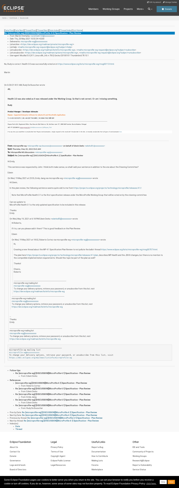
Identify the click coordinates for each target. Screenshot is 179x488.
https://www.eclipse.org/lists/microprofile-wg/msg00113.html (86, 64)
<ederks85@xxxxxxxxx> (95, 146)
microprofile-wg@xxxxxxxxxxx (34, 41)
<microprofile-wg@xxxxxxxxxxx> (49, 152)
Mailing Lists (97, 460)
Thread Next (42, 30)
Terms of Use (57, 452)
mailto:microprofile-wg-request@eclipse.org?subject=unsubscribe (110, 53)
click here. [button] (151, 483)
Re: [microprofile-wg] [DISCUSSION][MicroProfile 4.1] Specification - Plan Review (52, 373)
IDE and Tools (139, 447)
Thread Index (66, 30)
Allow (171, 482)
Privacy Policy (57, 447)
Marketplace (97, 469)
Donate (168, 9)
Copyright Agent (58, 456)
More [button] (139, 9)
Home (4, 18)
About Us (14, 447)
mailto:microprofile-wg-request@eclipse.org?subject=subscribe (106, 50)
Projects (128, 9)
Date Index (54, 30)
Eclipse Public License (60, 460)
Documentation (99, 452)
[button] (150, 9)
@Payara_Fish (47, 127)
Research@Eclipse (141, 460)
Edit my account (155, 2)
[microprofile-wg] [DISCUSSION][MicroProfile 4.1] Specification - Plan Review (51, 383)
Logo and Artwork (17, 465)
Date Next (19, 30)
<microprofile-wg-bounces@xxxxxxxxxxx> (45, 146)
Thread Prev (30, 30)
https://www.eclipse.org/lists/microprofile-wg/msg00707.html (129, 249)
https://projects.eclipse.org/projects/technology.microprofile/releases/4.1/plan (62, 255)
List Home (77, 30)
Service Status (139, 469)
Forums (95, 465)
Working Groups (111, 9)
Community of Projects (143, 452)
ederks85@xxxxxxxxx (61, 219)
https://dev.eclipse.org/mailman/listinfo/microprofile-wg (48, 50)
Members (93, 9)
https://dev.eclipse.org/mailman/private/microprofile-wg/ (47, 44)
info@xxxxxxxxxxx (36, 127)
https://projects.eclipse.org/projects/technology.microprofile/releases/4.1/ (108, 188)
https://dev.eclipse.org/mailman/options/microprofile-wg (51, 53)
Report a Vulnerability (142, 465)
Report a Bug (97, 447)
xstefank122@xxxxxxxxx (42, 36)
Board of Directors (18, 469)
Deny (163, 482)
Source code (24, 18)
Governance (15, 460)
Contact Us (15, 452)
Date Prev (9, 30)
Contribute (13, 18)
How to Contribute (100, 456)
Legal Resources (58, 465)
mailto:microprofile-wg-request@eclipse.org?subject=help (45, 47)
